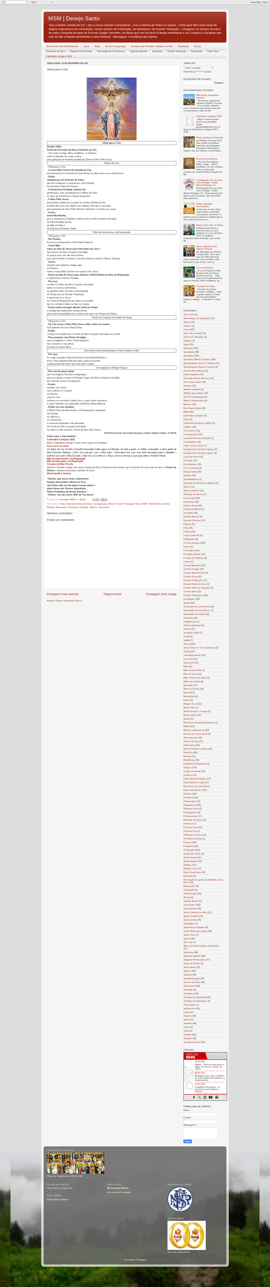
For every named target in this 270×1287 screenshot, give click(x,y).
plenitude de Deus (192, 820)
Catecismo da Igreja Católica (197, 423)
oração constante (192, 771)
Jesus (86, 46)
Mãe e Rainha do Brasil (195, 678)
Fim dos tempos (191, 543)
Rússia (197, 46)
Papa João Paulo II (192, 790)
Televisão (188, 990)
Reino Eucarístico (192, 872)
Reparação (183, 46)
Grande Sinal (189, 591)
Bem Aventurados (192, 408)
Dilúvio (111, 504)
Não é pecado (190, 737)
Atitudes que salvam (193, 393)
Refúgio (51, 507)
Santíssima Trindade (78, 507)
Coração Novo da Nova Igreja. (198, 453)
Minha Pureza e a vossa (195, 711)
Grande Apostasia (192, 565)
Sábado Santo (190, 901)
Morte (186, 719)
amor (186, 329)
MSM (144, 504)
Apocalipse (188, 352)
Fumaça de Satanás (193, 558)
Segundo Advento (138, 51)
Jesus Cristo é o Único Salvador (199, 648)
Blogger (142, 1260)
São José (188, 942)
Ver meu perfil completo (119, 1192)
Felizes (186, 532)
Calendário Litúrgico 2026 (59, 56)
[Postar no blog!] (96, 499)
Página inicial (112, 594)
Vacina (186, 1019)
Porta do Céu (190, 831)
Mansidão (188, 685)
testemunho (189, 1008)
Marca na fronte (191, 689)
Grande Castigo (191, 569)
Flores (186, 547)
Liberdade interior (192, 655)
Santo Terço (213, 51)
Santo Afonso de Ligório (195, 931)
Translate (206, 72)
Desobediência (190, 479)
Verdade (187, 1023)
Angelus (187, 341)
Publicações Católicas (57, 1199)
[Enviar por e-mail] (93, 499)
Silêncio (93, 507)
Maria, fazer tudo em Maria (209, 225)
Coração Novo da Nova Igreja (198, 449)
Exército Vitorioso (192, 520)
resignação (188, 890)
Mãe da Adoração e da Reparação (65, 461)
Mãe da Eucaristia (192, 670)
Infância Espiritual (192, 625)
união (186, 1012)
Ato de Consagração (115, 46)
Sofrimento (103, 507)
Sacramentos (190, 908)
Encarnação (189, 498)
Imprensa (188, 618)
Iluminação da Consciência (111, 51)
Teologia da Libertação (194, 997)
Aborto (186, 322)
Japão (186, 640)
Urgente (187, 1016)
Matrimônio (189, 696)
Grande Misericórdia (193, 573)
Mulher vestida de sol (194, 730)
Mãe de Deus (190, 674)
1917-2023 (188, 314)
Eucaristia (188, 513)
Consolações (189, 442)
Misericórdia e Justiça (59, 473)
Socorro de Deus (191, 982)
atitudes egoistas (191, 389)
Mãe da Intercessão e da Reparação (66, 458)
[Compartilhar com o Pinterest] (105, 499)
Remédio (187, 876)
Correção (188, 460)
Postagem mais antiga (161, 594)
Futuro (186, 562)
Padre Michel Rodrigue (194, 779)
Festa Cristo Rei (191, 535)
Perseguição (189, 812)
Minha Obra (189, 707)
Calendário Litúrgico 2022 (61, 439)
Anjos (62, 504)
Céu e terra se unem (58, 446)
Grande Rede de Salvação (196, 588)
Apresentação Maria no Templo (199, 367)
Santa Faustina (190, 916)
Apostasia (157, 51)
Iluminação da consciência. (196, 610)
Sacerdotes (189, 905)
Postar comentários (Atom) (68, 600)
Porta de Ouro (190, 827)
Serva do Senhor (191, 963)
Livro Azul (188, 659)
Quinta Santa (189, 857)
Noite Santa (189, 745)
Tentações (188, 993)
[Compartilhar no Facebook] (102, 499)
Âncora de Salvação (193, 337)
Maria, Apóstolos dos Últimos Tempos (206, 247)
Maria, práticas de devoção (209, 137)
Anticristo (187, 348)
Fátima (186, 524)
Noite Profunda (190, 741)
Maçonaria (188, 663)
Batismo (187, 404)
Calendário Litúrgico (193, 415)
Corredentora (190, 464)
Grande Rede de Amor (194, 584)
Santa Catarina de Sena (195, 912)
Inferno (186, 629)
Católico (187, 427)
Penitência (188, 797)
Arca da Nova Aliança (206, 159)
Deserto (187, 475)
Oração (187, 767)
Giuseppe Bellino (119, 1188)
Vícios (186, 1027)
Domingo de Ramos (193, 494)
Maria (97, 46)
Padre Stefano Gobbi (159, 504)
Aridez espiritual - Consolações (204, 205)
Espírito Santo (190, 505)
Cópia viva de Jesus (193, 445)
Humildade (188, 599)
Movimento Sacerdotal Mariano (62, 46)
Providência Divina (192, 839)
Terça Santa (189, 1005)
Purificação (196, 51)
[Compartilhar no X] (99, 499)
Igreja (186, 603)
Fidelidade (188, 539)
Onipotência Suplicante (194, 764)
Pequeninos (189, 805)
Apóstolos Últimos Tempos (196, 359)
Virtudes (187, 1034)
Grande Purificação (192, 580)
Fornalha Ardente (192, 554)
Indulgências (189, 621)
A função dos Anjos (205, 286)
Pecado (187, 794)
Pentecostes (189, 801)
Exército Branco (191, 516)
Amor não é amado (192, 333)
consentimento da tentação (196, 438)
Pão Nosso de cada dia (194, 786)
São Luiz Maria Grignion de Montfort (201, 946)
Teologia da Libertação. (195, 1001)
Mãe (185, 666)
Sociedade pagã (191, 978)
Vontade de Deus (191, 1042)
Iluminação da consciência (196, 606)
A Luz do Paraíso (204, 268)
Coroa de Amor (190, 457)
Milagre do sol (190, 704)
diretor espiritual (191, 490)
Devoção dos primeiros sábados (199, 483)
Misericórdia (189, 715)
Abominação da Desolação (196, 318)
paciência (188, 775)
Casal (186, 419)
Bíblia (186, 412)
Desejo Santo (190, 472)
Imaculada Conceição (194, 614)
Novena (187, 756)
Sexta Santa (189, 967)
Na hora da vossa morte (195, 734)
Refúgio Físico (190, 868)
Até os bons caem (192, 382)
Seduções (188, 952)
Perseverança (190, 816)
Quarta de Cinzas (192, 854)
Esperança (188, 502)
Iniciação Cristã (191, 633)
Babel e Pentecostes (193, 400)
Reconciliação (190, 861)
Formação (188, 550)
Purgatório (188, 846)
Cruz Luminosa (190, 468)
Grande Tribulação (176, 51)
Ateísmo (187, 386)
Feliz (185, 528)
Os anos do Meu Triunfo (60, 464)
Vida (185, 1031)
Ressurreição (190, 893)
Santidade (188, 923)
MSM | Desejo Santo (74, 18)
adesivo (187, 326)
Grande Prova (190, 576)
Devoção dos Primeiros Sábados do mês (152, 46)
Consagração (100, 504)
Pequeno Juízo (190, 808)
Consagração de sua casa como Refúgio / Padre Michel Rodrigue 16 (209, 182)
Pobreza (187, 823)
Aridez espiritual (191, 374)
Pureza (186, 842)
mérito (186, 700)
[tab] (194, 1055)
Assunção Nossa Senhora (79, 504)
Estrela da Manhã (192, 509)
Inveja (186, 636)
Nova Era (188, 752)
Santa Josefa (189, 920)
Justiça (186, 651)
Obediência (189, 760)
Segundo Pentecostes (81, 51)
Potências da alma (55, 51)
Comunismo (189, 430)
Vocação (187, 1038)
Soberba (187, 975)
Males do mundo (191, 681)
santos (186, 938)
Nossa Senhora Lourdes (195, 749)
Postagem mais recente (63, 594)
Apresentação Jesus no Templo (199, 363)
